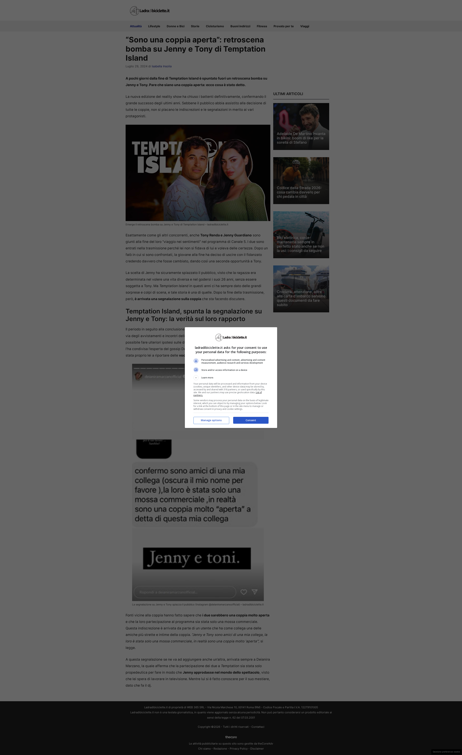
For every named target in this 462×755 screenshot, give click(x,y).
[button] (231, 377)
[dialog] (231, 377)
